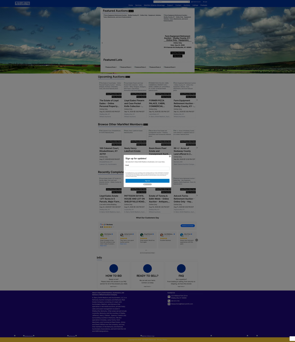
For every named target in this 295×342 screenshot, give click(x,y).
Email (127, 165)
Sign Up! (147, 181)
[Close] (170, 156)
